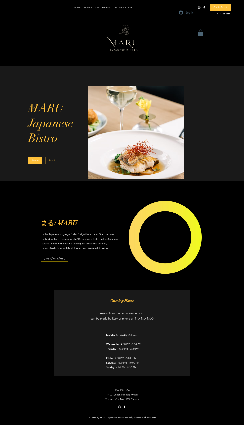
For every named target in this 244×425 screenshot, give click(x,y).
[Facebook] (204, 7)
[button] (220, 7)
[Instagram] (199, 7)
